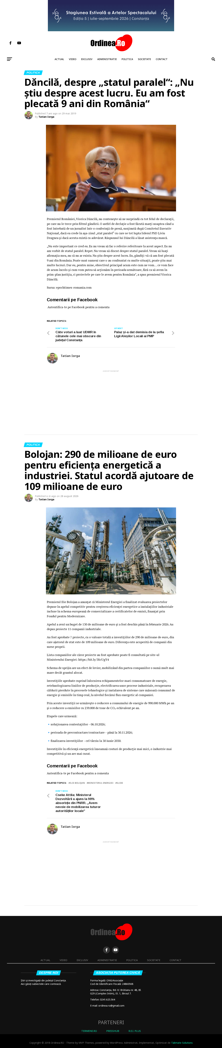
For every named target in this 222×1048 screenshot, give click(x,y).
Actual (59, 59)
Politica (127, 59)
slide (120, 783)
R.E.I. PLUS (135, 1031)
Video (72, 59)
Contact (162, 59)
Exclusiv (86, 59)
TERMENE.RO (89, 1031)
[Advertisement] (111, 397)
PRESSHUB (112, 1031)
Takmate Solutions (182, 1042)
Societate (144, 59)
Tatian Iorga (46, 116)
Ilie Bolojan (77, 783)
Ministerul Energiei (100, 783)
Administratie (107, 59)
